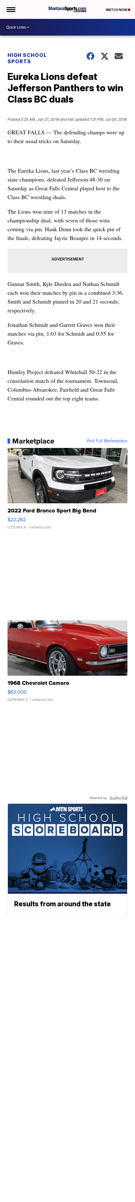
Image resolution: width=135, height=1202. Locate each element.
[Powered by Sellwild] (118, 798)
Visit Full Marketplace (106, 441)
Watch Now (117, 10)
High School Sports (27, 58)
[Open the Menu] (10, 9)
